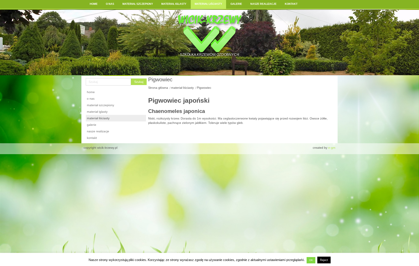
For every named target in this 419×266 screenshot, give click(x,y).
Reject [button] (324, 260)
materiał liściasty (182, 87)
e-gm (331, 147)
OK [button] (311, 260)
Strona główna (158, 87)
